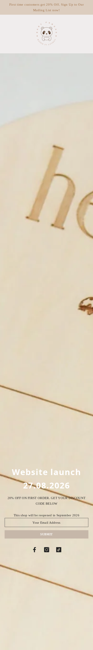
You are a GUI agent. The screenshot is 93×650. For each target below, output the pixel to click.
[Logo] (46, 33)
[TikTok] (58, 550)
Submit (46, 534)
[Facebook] (34, 550)
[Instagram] (46, 550)
